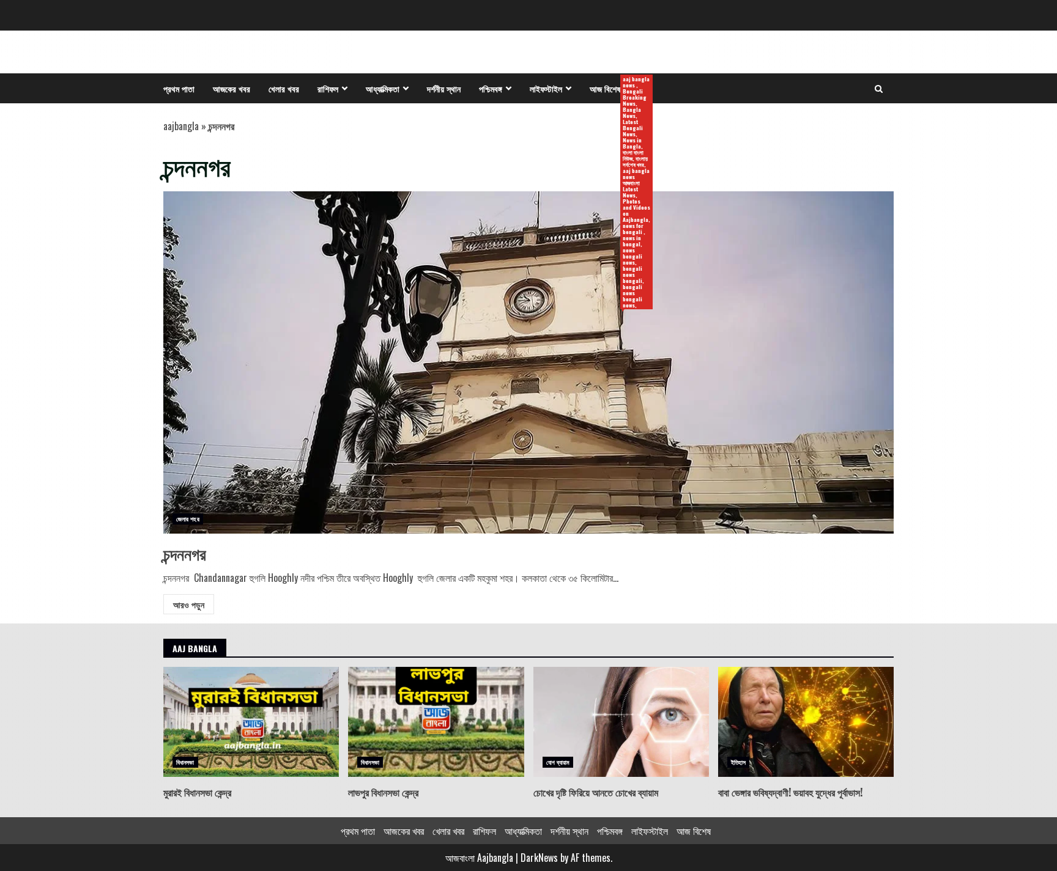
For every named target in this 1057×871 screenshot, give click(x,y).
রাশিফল (327, 88)
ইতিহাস (738, 761)
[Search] (879, 88)
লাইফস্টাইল (546, 88)
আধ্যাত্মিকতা (382, 88)
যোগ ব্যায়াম (558, 761)
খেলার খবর (284, 88)
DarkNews (539, 857)
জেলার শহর (187, 518)
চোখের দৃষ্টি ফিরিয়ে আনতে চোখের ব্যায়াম (621, 722)
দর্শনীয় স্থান (444, 88)
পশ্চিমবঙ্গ (490, 88)
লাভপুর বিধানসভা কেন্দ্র (436, 722)
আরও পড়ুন (188, 604)
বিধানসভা (185, 761)
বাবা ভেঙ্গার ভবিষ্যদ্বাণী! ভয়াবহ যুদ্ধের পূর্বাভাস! (806, 722)
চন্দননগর (528, 362)
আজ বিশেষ (609, 89)
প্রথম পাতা (179, 88)
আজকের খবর (231, 88)
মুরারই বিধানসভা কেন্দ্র (251, 722)
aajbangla (181, 126)
